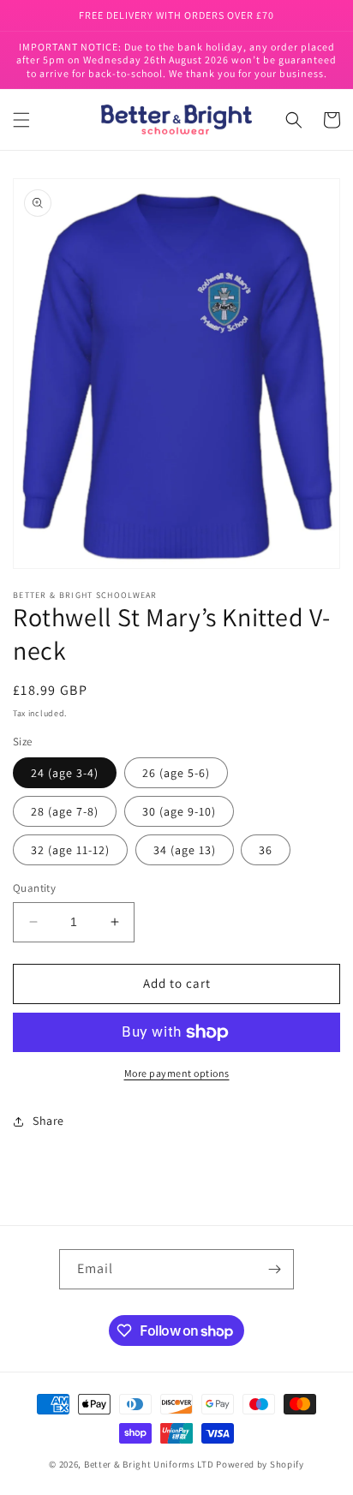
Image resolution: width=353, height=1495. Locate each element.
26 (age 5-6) (176, 772)
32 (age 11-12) (70, 850)
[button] (21, 120)
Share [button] (48, 1120)
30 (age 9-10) (179, 811)
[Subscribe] (274, 1269)
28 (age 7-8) (65, 811)
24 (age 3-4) (65, 772)
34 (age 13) (184, 850)
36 (265, 850)
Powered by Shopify (260, 1464)
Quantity (34, 888)
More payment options (177, 1073)
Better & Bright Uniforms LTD (149, 1464)
